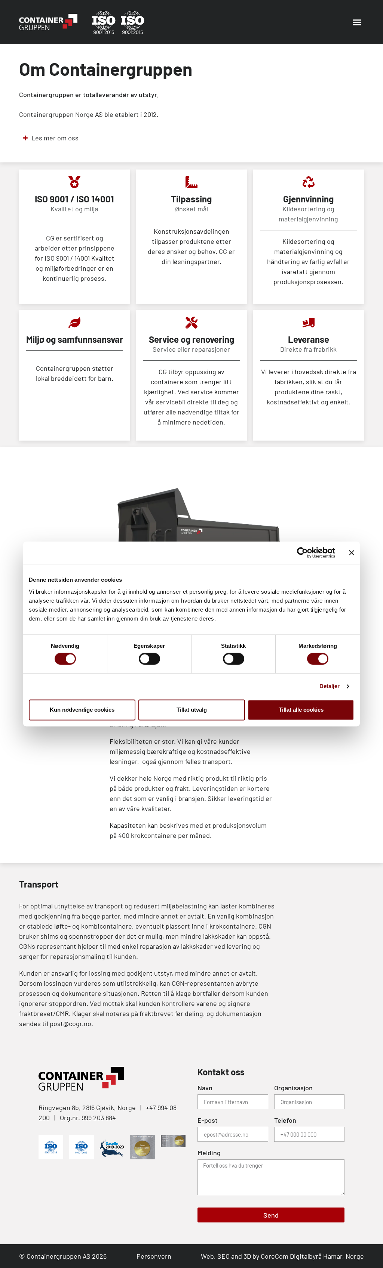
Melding (209, 1153)
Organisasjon (293, 1088)
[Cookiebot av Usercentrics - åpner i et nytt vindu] (302, 552)
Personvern (154, 1256)
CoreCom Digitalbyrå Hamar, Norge (312, 1256)
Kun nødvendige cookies (82, 709)
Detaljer (329, 686)
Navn (204, 1088)
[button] (357, 22)
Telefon (285, 1120)
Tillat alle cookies (301, 709)
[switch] (149, 659)
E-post (207, 1120)
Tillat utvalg (192, 709)
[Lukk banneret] (351, 552)
